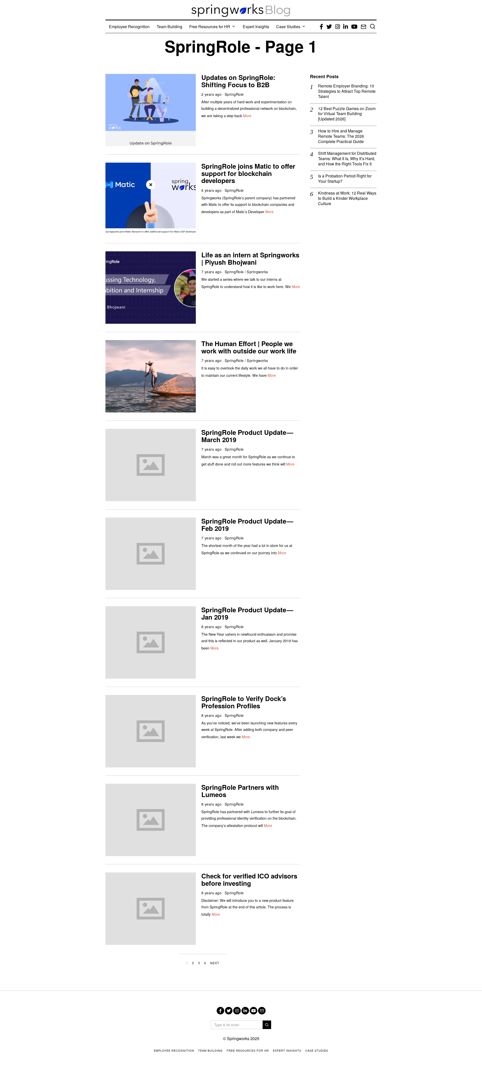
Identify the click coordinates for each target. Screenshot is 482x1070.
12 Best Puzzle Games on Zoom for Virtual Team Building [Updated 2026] (347, 114)
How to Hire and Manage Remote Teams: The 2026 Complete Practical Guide (341, 136)
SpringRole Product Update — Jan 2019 (247, 613)
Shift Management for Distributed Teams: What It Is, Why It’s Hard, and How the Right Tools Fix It (347, 158)
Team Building (169, 26)
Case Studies (288, 26)
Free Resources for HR (209, 26)
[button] (267, 1024)
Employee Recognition (129, 26)
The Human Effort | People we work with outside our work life (248, 347)
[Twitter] (228, 1010)
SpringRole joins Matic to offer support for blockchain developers (248, 173)
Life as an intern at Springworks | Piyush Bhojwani (250, 258)
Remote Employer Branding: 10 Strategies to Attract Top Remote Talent (347, 91)
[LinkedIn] (245, 1010)
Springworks (257, 271)
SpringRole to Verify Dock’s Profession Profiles (243, 702)
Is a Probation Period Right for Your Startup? (345, 178)
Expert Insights (256, 26)
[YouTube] (253, 1010)
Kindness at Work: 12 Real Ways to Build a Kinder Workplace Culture (347, 198)
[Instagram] (237, 1010)
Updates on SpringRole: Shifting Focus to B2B (238, 81)
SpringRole (234, 94)
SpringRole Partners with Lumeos (240, 790)
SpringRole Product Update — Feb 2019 (247, 524)
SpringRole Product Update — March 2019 (247, 436)
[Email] (262, 1010)
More (247, 115)
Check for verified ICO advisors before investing (249, 879)
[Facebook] (220, 1010)
